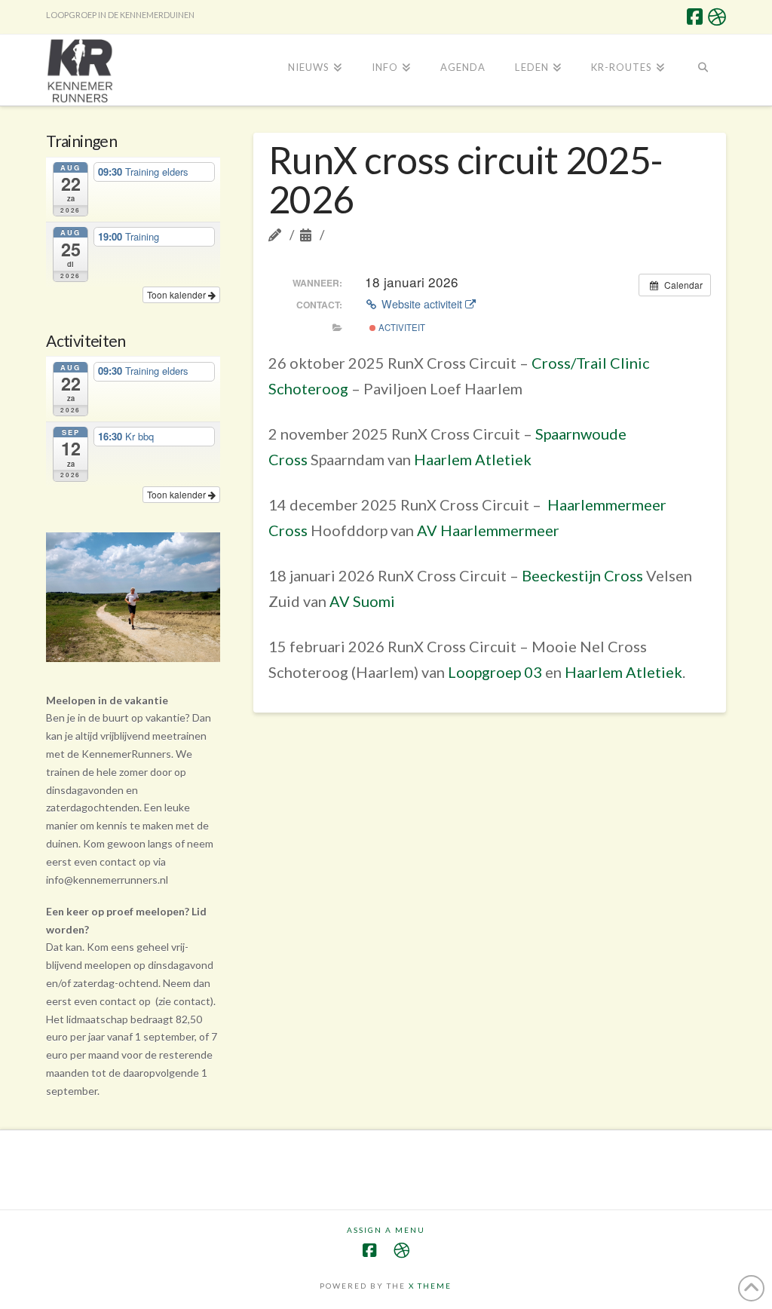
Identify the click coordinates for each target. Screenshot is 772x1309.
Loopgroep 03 (495, 672)
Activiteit (400, 327)
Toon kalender (177, 294)
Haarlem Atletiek (473, 459)
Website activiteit (421, 303)
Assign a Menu (386, 1229)
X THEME (430, 1285)
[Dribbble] (717, 17)
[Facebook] (695, 17)
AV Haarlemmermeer (488, 530)
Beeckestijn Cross (584, 575)
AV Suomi (362, 601)
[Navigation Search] (702, 69)
